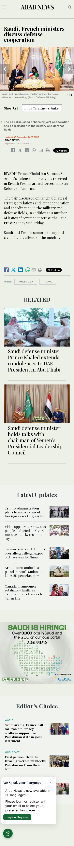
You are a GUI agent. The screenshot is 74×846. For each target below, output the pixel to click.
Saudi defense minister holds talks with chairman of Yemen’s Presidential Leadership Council (35, 440)
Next (69, 69)
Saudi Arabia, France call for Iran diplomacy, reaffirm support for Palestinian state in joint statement (24, 733)
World (9, 720)
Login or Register (17, 817)
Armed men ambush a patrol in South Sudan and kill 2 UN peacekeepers (25, 571)
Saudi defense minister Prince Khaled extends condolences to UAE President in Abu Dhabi (34, 360)
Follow (62, 150)
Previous (5, 69)
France (48, 281)
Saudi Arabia (26, 281)
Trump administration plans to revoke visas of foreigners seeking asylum (25, 512)
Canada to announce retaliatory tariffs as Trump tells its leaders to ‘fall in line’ (24, 592)
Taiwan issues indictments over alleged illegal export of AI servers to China (25, 553)
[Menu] (4, 7)
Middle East (12, 752)
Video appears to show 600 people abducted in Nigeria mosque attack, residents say (25, 532)
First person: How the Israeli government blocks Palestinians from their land (25, 763)
